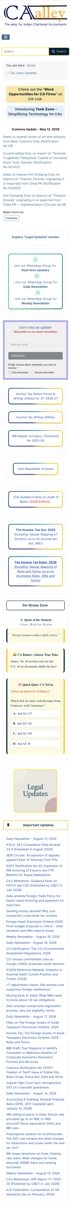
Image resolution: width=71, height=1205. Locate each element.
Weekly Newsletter (44, 372)
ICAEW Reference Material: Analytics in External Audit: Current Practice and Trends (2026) (34, 974)
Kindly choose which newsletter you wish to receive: (32, 366)
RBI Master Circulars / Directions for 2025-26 (35, 438)
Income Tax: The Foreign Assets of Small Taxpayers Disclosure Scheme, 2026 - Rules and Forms (35, 1037)
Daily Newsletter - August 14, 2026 (31, 1093)
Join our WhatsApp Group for (35, 268)
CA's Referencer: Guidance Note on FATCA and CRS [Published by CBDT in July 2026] (34, 885)
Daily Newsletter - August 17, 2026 (31, 1016)
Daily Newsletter (20, 372)
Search (61, 51)
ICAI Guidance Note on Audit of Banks (35, 499)
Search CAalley (12, 45)
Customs (11, 218)
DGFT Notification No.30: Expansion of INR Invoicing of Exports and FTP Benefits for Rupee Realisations (34, 870)
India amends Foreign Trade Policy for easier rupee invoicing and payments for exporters (35, 900)
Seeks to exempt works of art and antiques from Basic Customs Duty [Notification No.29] (34, 141)
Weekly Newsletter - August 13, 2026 (33, 1173)
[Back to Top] (64, 1198)
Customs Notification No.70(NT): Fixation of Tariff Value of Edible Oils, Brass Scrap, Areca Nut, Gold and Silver (34, 1072)
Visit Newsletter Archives (36, 469)
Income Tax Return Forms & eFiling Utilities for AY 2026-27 (35, 396)
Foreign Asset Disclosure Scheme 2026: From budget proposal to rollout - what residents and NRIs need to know (34, 926)
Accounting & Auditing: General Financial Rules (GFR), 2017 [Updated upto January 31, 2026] (35, 1103)
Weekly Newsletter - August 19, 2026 (33, 936)
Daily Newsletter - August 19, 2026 (31, 943)
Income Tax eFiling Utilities (35, 417)
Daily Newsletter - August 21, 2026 (31, 839)
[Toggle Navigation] (6, 37)
